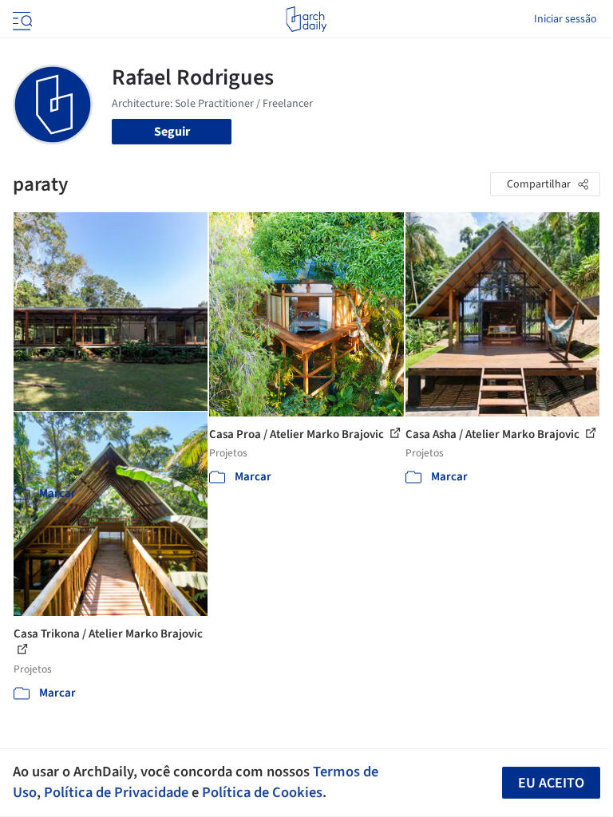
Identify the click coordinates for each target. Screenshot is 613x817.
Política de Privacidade (116, 792)
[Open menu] (21, 19)
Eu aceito (551, 783)
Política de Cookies (262, 792)
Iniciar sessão (565, 19)
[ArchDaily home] (306, 19)
